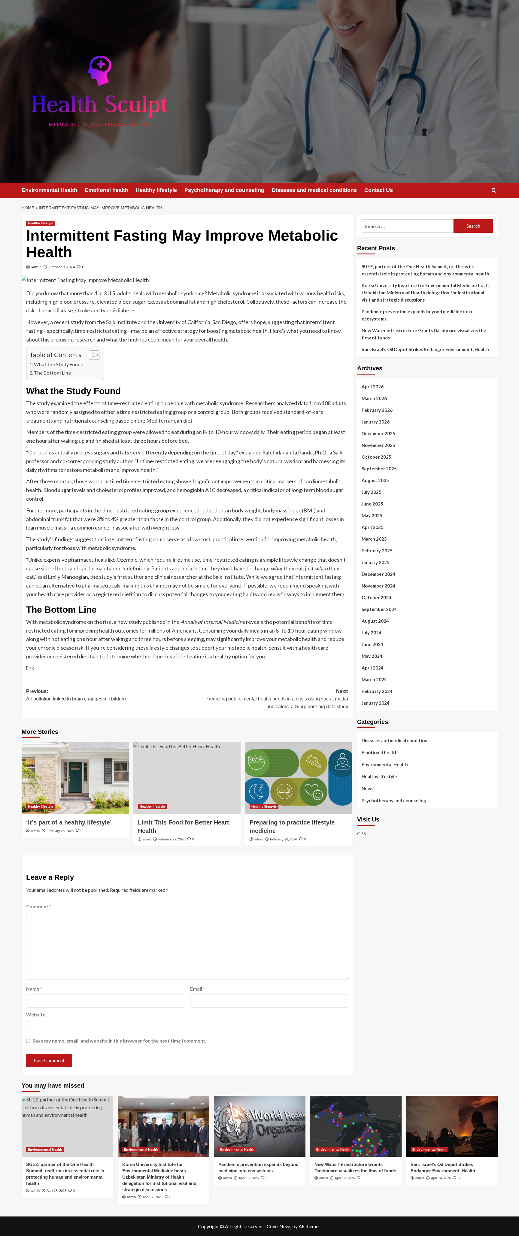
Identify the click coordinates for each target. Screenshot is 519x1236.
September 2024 (379, 609)
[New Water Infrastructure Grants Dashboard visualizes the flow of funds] (356, 1126)
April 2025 (373, 527)
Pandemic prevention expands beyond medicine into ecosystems (417, 315)
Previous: (76, 695)
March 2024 (374, 679)
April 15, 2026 (345, 1178)
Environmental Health (49, 190)
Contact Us (378, 190)
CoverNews (279, 1226)
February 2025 (377, 550)
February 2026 (377, 410)
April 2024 (373, 667)
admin (36, 267)
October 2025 (376, 457)
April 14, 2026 (441, 1178)
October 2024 (376, 597)
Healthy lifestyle (156, 190)
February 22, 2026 (171, 839)
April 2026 (373, 386)
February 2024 (377, 691)
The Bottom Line (53, 372)
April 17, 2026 (152, 1197)
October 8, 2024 (62, 267)
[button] (494, 190)
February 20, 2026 (283, 839)
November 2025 (378, 445)
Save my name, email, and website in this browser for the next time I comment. (119, 1040)
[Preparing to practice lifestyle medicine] (298, 777)
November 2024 (378, 585)
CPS (361, 834)
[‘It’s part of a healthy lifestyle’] (75, 777)
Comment (38, 906)
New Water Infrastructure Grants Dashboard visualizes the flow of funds (424, 334)
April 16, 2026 (249, 1178)
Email (197, 989)
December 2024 (378, 574)
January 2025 (376, 562)
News (367, 788)
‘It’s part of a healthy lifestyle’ (69, 822)
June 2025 (372, 503)
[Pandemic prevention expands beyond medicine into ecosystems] (259, 1126)
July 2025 (371, 492)
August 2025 (375, 480)
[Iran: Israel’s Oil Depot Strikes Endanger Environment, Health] (452, 1126)
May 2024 (372, 656)
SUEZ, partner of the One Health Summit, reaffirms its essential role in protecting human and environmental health (425, 270)
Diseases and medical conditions (314, 190)
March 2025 (374, 539)
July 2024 (371, 632)
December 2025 (378, 433)
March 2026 (374, 398)
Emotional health (106, 190)
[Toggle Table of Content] (91, 355)
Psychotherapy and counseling (224, 190)
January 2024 (376, 703)
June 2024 (372, 644)
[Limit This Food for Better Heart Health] (187, 777)
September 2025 (379, 468)
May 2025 (372, 515)
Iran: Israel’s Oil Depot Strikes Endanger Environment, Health (425, 349)
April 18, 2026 (56, 1190)
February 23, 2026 (60, 831)
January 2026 (376, 421)
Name (34, 989)
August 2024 (375, 621)
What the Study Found (59, 364)
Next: (276, 699)
